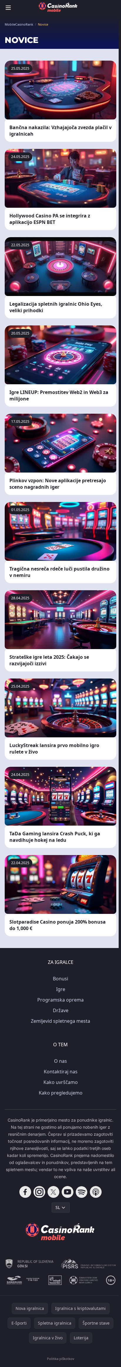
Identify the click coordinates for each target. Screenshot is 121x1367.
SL (58, 1207)
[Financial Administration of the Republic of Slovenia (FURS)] (29, 1263)
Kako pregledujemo (61, 1093)
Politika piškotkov (60, 1358)
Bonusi (60, 978)
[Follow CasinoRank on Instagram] (39, 1192)
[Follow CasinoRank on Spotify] (82, 1192)
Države (60, 1010)
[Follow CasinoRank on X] (53, 1192)
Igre (60, 989)
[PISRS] (88, 1263)
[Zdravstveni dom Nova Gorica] (84, 1280)
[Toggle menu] (8, 8)
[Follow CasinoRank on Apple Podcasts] (96, 1192)
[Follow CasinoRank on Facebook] (25, 1192)
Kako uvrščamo (60, 1082)
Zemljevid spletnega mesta (60, 1021)
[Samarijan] (23, 1280)
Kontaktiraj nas (61, 1071)
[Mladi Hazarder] (55, 1280)
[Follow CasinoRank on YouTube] (67, 1192)
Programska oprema (60, 1000)
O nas (60, 1061)
